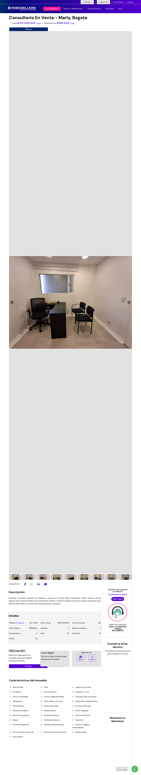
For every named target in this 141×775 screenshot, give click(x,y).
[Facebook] (25, 584)
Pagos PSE (103, 2)
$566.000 (66, 22)
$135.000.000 (29, 22)
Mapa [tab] (29, 666)
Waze (92, 659)
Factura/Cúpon (118, 2)
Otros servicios (94, 9)
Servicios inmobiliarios (73, 9)
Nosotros (110, 9)
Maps (80, 659)
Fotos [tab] (29, 29)
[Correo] (45, 584)
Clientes (87, 2)
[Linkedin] (38, 584)
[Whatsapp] (31, 584)
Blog (121, 9)
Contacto (130, 2)
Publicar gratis (52, 9)
